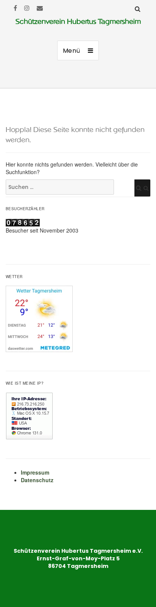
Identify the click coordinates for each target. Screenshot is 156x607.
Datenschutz (37, 480)
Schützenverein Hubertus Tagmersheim (78, 21)
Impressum (35, 472)
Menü (71, 50)
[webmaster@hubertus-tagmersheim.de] (40, 7)
